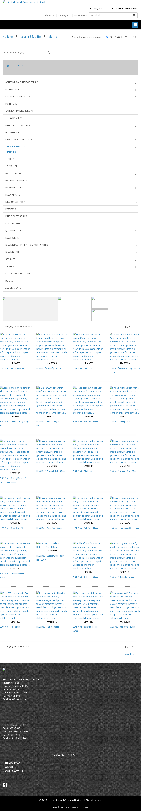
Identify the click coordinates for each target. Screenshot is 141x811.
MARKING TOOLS (14, 187)
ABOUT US (12, 767)
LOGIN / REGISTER (126, 8)
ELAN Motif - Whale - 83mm (84, 471)
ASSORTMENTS (13, 287)
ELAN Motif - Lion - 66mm (83, 368)
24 (111, 37)
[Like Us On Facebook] (5, 784)
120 (134, 37)
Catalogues (63, 15)
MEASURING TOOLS (15, 201)
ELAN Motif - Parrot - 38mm (47, 627)
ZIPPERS (9, 266)
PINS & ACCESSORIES (16, 216)
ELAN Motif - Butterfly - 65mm (48, 368)
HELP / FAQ (12, 763)
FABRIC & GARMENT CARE (18, 96)
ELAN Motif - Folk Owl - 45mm (85, 421)
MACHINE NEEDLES (14, 173)
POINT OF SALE (12, 223)
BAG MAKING (12, 89)
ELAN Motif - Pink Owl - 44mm (85, 528)
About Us (49, 15)
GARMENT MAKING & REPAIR (19, 110)
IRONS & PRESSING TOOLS (18, 139)
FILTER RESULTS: (17, 65)
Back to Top (132, 654)
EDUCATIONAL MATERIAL (17, 273)
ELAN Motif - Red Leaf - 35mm (85, 577)
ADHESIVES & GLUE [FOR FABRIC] (22, 82)
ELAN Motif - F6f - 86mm (10, 627)
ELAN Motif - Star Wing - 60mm (122, 627)
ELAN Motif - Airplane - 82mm (12, 368)
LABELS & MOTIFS (15, 146)
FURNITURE (11, 103)
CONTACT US (14, 771)
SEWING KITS (12, 237)
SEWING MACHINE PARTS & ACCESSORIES (26, 244)
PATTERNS (10, 209)
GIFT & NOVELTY (13, 118)
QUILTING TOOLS (14, 230)
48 (118, 37)
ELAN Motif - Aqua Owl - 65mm (49, 528)
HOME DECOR (12, 132)
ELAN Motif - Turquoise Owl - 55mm (124, 528)
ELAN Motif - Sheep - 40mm (121, 421)
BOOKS (9, 280)
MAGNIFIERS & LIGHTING (17, 180)
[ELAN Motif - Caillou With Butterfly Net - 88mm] (51, 545)
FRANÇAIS (96, 8)
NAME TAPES (13, 166)
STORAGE (10, 259)
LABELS (10, 159)
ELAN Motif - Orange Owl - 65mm (123, 471)
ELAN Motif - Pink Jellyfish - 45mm (50, 471)
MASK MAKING (12, 194)
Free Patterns (80, 15)
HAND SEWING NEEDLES (17, 125)
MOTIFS (11, 151)
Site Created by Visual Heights (70, 807)
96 (126, 37)
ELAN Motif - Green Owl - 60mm (13, 528)
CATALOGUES (65, 755)
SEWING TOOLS (13, 251)
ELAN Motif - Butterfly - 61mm (122, 577)
